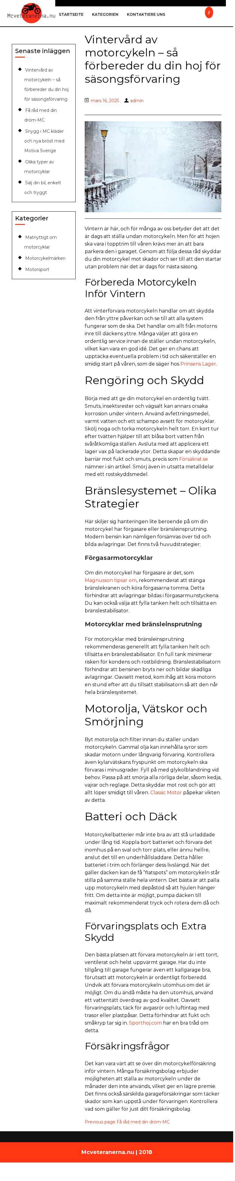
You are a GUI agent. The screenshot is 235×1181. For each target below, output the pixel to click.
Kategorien (105, 14)
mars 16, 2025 (105, 100)
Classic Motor (166, 792)
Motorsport (37, 269)
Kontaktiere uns (146, 14)
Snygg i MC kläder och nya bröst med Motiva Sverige (44, 141)
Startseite (71, 14)
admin (137, 100)
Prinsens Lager (198, 364)
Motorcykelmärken (45, 258)
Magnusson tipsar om (111, 580)
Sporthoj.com (145, 1023)
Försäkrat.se (193, 459)
